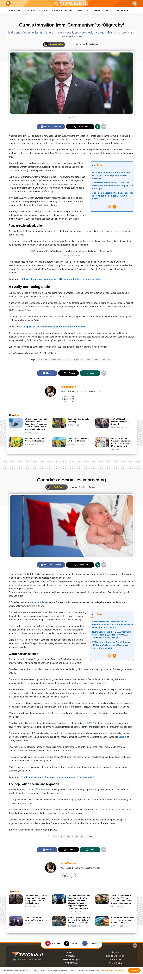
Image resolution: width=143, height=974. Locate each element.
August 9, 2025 (75, 912)
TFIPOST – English (71, 959)
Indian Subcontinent (63, 10)
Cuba (68, 360)
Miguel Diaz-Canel (82, 360)
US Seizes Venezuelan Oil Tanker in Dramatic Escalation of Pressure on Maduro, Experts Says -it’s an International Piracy (36, 424)
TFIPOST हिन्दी (71, 963)
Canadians (42, 789)
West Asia (83, 10)
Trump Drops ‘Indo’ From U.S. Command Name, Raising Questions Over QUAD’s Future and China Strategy (111, 635)
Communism (56, 360)
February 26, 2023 (120, 428)
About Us (71, 952)
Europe (96, 10)
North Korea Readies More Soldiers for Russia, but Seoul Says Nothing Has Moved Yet (111, 175)
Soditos (106, 360)
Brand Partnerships (115, 956)
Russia (96, 360)
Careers (115, 952)
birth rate (58, 836)
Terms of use (115, 959)
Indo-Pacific (14, 10)
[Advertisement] (71, 464)
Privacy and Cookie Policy (114, 970)
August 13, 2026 (32, 907)
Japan (91, 836)
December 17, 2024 (33, 923)
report (20, 659)
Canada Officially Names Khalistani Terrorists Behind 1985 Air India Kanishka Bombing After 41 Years (112, 624)
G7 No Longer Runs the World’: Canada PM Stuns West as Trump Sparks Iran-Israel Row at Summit (111, 645)
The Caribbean (122, 10)
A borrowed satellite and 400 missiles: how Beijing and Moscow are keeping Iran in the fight (112, 185)
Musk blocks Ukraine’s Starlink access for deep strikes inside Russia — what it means (112, 196)
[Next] (114, 206)
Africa (107, 10)
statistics (27, 626)
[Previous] (109, 206)
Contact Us (71, 956)
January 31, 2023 (76, 44)
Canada (43, 10)
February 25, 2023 (76, 444)
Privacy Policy (115, 963)
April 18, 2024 (118, 926)
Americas (30, 10)
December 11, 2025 (33, 433)
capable (122, 737)
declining (80, 836)
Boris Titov (42, 360)
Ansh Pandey (57, 44)
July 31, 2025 (118, 907)
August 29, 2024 (75, 926)
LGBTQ (90, 723)
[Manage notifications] (135, 945)
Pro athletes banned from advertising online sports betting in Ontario (122, 919)
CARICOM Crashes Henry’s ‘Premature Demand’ (120, 421)
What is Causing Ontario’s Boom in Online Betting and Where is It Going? (79, 919)
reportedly (39, 602)
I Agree (134, 970)
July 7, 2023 (74, 425)
